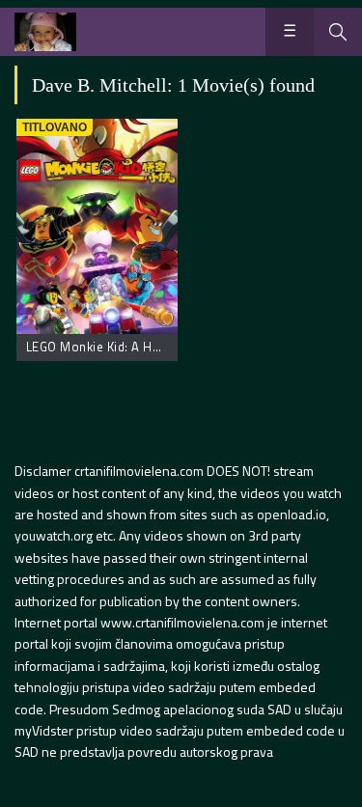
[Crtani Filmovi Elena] (45, 32)
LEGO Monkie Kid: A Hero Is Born (123, 346)
